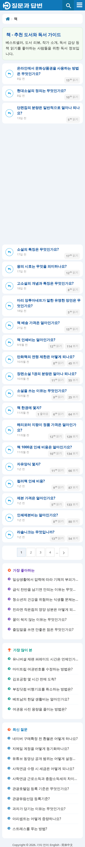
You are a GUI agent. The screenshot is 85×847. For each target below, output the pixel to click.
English (54, 845)
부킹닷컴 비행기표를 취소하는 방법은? (43, 689)
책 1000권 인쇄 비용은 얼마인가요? (44, 447)
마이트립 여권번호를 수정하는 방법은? (43, 669)
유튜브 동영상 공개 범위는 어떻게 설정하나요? (48, 758)
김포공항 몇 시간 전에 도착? (34, 679)
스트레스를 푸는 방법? (29, 828)
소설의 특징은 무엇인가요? (38, 249)
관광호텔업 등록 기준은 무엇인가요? (40, 788)
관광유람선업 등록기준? (31, 798)
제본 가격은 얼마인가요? (36, 498)
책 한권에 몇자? (29, 407)
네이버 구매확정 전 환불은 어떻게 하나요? (45, 738)
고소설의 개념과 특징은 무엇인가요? (45, 283)
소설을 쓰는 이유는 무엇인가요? (42, 390)
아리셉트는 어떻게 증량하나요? (36, 818)
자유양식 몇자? (29, 464)
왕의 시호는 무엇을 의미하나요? (42, 266)
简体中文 (67, 845)
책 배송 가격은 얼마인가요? (38, 322)
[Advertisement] (42, 199)
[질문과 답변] (42, 6)
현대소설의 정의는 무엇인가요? (41, 90)
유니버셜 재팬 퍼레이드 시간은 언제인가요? (46, 659)
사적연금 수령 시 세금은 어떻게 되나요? (43, 768)
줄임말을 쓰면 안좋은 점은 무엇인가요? (43, 629)
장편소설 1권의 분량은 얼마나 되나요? (46, 373)
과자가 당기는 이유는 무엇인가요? (38, 808)
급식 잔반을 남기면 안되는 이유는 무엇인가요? (49, 589)
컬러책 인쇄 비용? (31, 481)
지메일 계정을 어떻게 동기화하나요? (40, 748)
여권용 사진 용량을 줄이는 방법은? (39, 709)
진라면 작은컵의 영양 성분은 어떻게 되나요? (47, 609)
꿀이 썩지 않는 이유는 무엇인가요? (39, 619)
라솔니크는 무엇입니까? (35, 532)
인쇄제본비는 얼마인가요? (37, 515)
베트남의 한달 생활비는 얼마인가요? (41, 699)
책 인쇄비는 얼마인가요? (36, 339)
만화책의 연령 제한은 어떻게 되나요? (46, 356)
